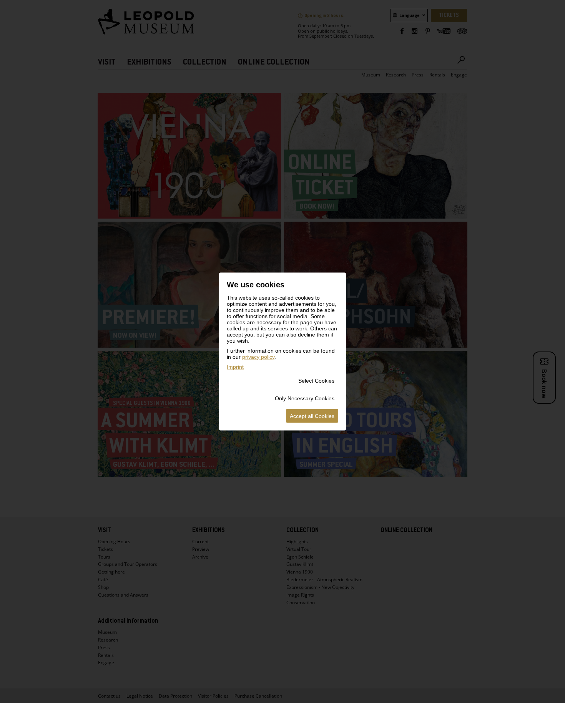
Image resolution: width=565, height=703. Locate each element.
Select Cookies (316, 381)
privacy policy (258, 357)
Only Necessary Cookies (304, 398)
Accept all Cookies (312, 416)
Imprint (235, 367)
